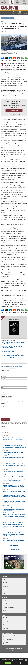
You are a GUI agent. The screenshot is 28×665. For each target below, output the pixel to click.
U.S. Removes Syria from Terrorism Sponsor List (14, 447)
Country (2, 392)
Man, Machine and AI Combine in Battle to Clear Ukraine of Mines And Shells (12, 358)
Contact (13, 13)
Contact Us (5, 586)
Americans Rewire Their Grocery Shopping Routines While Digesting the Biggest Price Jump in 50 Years (13, 534)
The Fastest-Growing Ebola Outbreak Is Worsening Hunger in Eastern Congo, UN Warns (14, 513)
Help (4, 593)
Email (2, 387)
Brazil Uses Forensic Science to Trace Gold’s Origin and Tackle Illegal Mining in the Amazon (14, 496)
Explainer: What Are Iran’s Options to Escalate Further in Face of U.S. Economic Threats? (14, 444)
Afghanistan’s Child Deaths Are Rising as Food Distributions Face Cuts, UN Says (14, 502)
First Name (3, 378)
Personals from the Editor (8, 607)
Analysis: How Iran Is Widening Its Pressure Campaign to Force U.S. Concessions (13, 517)
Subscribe (5, 589)
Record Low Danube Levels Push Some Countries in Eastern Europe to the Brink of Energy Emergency (13, 509)
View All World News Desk (14, 549)
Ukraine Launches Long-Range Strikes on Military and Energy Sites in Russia (13, 351)
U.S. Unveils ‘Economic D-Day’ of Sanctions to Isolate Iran (13, 458)
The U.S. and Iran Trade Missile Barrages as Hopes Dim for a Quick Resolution (13, 527)
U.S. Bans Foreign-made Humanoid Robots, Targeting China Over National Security (13, 523)
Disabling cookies (16, 663)
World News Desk (7, 603)
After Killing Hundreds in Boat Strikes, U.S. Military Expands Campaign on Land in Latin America (14, 465)
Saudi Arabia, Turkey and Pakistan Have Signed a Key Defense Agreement (14, 492)
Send (5, 419)
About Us (5, 582)
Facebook (5, 624)
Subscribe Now (14, 110)
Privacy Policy (6, 617)
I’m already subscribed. (15, 114)
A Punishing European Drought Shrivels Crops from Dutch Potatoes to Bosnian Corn (14, 479)
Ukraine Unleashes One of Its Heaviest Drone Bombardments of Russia (12, 347)
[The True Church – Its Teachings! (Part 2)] (14, 562)
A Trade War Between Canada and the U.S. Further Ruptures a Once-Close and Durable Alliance (13, 454)
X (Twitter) (5, 628)
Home (4, 579)
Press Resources (6, 621)
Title (1, 374)
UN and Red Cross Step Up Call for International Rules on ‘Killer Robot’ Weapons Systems (14, 438)
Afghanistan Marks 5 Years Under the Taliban (14, 476)
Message (2, 406)
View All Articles (14, 545)
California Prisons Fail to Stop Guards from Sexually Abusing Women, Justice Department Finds (14, 473)
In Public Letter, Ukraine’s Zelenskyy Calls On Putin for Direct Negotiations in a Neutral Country (13, 354)
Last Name (3, 383)
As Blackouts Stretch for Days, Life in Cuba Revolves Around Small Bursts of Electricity (13, 486)
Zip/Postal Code (4, 396)
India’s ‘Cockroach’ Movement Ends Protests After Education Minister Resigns (13, 541)
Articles (4, 600)
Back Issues (5, 610)
